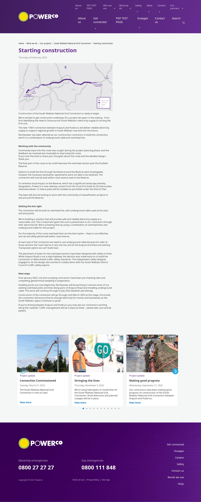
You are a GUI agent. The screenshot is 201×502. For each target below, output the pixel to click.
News (149, 5)
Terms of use (78, 479)
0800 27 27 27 (36, 467)
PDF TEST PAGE (91, 7)
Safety (138, 5)
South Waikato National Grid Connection (72, 43)
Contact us (160, 20)
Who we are (107, 7)
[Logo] (38, 16)
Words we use (176, 477)
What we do (123, 7)
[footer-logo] (40, 443)
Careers (162, 5)
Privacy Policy (93, 479)
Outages (142, 18)
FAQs (181, 483)
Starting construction (103, 43)
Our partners (174, 7)
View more (25, 402)
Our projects (45, 43)
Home (21, 43)
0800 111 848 (98, 467)
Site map (106, 479)
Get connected (100, 20)
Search (176, 18)
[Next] (175, 371)
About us (78, 7)
